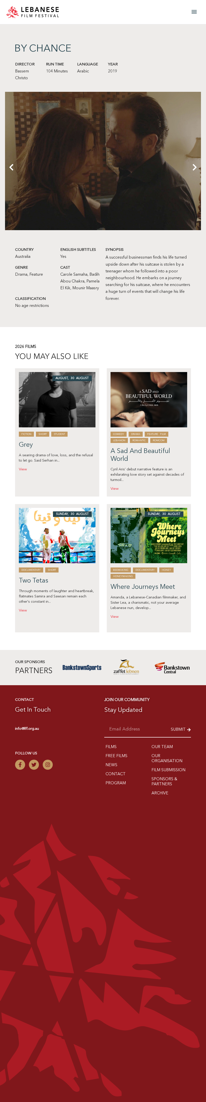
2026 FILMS (25, 347)
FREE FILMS (116, 756)
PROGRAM (116, 783)
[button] (11, 201)
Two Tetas (33, 581)
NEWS (111, 765)
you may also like (51, 357)
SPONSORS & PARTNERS (164, 781)
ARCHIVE (159, 793)
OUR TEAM (162, 747)
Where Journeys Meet (143, 587)
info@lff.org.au (27, 729)
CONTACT (116, 774)
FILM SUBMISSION (168, 770)
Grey (26, 445)
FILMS (111, 747)
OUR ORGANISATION (166, 758)
